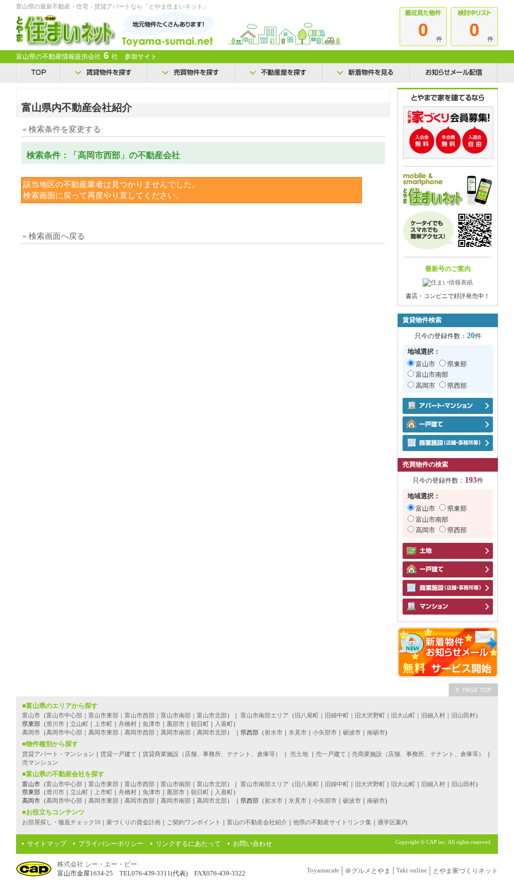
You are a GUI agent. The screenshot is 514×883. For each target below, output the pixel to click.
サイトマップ (46, 843)
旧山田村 (463, 784)
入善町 (224, 723)
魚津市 (152, 723)
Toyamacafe (323, 870)
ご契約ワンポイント (194, 822)
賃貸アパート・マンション (58, 754)
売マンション (40, 762)
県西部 (457, 385)
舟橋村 (127, 723)
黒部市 (176, 723)
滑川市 (55, 723)
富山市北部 (212, 784)
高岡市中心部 (64, 800)
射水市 (274, 732)
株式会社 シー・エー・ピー (97, 864)
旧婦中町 (337, 784)
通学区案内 (392, 822)
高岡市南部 (176, 800)
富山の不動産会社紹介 (257, 822)
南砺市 (376, 732)
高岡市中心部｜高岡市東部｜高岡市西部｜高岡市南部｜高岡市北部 (136, 732)
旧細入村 (433, 784)
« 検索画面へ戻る (54, 236)
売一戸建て (331, 754)
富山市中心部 (64, 784)
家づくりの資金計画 (133, 822)
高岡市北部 (212, 800)
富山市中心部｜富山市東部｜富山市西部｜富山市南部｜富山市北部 (136, 715)
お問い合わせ (252, 843)
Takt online (411, 870)
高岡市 (425, 385)
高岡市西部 (139, 800)
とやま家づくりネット (465, 870)
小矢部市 (325, 732)
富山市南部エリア (264, 715)
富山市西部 (139, 784)
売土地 (299, 754)
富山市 (425, 364)
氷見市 (298, 732)
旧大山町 (403, 784)
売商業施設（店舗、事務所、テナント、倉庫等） (418, 754)
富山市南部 (432, 374)
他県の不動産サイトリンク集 (332, 822)
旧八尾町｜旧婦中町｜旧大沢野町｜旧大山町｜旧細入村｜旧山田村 (385, 715)
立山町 (79, 723)
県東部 (457, 364)
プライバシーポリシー (111, 843)
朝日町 (200, 723)
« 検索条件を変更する (62, 129)
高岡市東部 (103, 800)
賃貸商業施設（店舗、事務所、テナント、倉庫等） (212, 754)
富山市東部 (103, 784)
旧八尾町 (307, 784)
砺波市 (352, 732)
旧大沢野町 (370, 784)
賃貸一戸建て (118, 754)
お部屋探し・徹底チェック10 (61, 822)
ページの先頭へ (473, 689)
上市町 (103, 723)
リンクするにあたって (188, 843)
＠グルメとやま (368, 870)
